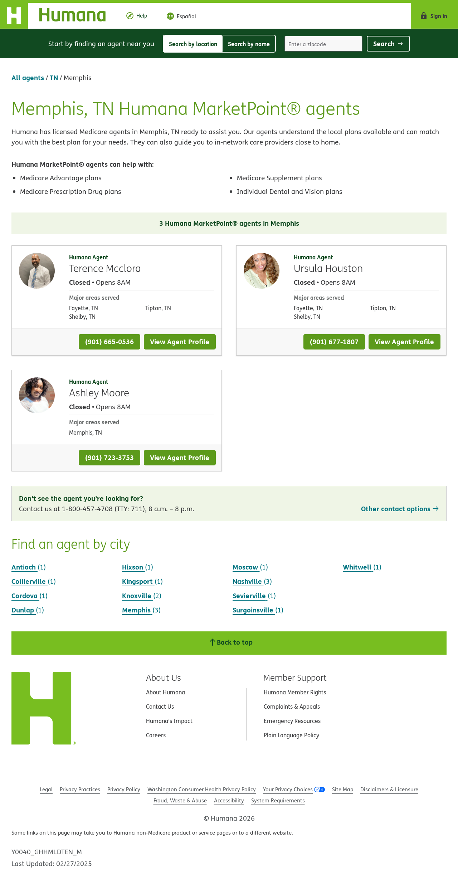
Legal (46, 789)
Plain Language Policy (291, 735)
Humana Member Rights (295, 692)
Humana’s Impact (169, 721)
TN (54, 77)
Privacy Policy (123, 789)
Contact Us (160, 706)
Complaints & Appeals (292, 706)
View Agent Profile (179, 341)
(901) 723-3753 (109, 457)
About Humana (165, 692)
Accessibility (229, 800)
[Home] (58, 16)
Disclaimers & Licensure (389, 789)
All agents (27, 77)
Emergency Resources (292, 721)
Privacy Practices (80, 789)
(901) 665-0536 (109, 341)
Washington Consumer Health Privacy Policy (201, 789)
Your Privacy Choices (288, 789)
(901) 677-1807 (334, 341)
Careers (156, 735)
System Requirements (278, 800)
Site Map (342, 789)
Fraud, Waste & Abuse (180, 800)
